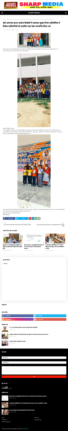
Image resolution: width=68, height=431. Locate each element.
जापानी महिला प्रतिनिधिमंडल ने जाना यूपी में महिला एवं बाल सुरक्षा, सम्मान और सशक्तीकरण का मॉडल (54, 246)
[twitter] (50, 315)
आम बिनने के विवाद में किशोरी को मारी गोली (17, 341)
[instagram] (18, 319)
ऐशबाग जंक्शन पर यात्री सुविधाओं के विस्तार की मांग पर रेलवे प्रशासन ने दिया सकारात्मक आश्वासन (34, 246)
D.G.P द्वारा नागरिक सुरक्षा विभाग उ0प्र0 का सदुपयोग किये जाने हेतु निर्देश (23, 327)
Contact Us (4, 419)
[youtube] (50, 319)
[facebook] (18, 315)
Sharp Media (7, 29)
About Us (36, 417)
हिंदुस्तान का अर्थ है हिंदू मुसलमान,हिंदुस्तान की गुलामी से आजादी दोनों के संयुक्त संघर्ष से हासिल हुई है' (12, 246)
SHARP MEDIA (34, 13)
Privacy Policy (37, 419)
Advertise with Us (6, 421)
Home (3, 417)
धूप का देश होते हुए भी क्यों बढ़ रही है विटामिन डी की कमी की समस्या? (22, 410)
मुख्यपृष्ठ (4, 19)
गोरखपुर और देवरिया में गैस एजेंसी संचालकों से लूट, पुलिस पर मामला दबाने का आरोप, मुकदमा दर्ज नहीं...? (29, 334)
